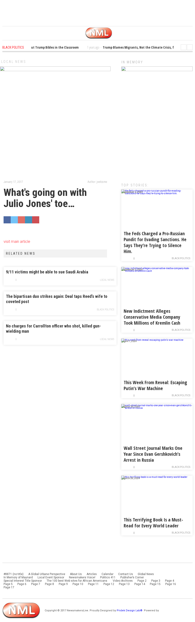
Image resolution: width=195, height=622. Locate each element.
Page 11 (93, 584)
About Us (76, 574)
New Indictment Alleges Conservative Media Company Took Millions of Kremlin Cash (152, 317)
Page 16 (170, 584)
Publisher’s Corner (132, 577)
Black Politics (105, 309)
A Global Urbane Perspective (46, 574)
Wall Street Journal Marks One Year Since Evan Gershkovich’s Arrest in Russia (153, 454)
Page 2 (141, 580)
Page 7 (35, 584)
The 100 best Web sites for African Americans (77, 580)
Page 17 (9, 587)
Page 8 (49, 584)
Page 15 (155, 584)
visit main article (17, 241)
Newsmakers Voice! (82, 577)
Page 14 (139, 584)
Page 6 (21, 584)
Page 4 (169, 580)
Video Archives (123, 580)
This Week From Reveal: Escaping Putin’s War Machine (155, 385)
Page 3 (155, 580)
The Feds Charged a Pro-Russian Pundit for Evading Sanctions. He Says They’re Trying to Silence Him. (155, 242)
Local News (13, 62)
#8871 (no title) (14, 574)
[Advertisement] (157, 142)
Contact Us (125, 574)
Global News (146, 574)
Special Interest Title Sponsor (23, 580)
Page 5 (8, 584)
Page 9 (63, 584)
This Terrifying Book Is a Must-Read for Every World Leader (153, 522)
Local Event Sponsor (51, 577)
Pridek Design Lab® (130, 610)
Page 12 (108, 584)
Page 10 (78, 584)
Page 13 (124, 584)
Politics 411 (108, 577)
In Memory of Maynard (18, 577)
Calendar (107, 574)
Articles (92, 574)
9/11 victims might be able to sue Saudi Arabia (47, 271)
